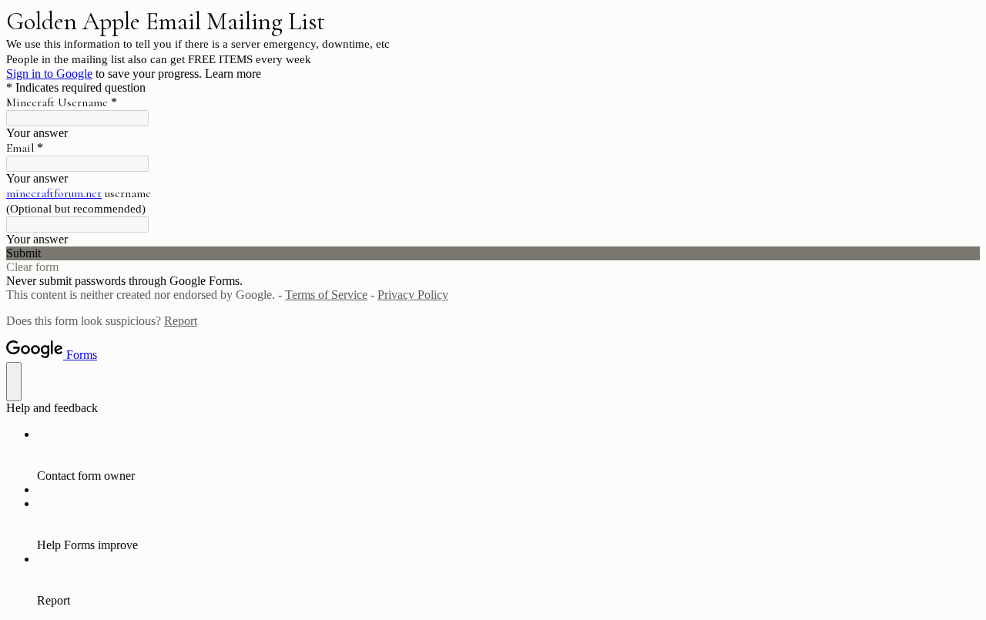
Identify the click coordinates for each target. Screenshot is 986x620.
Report (180, 320)
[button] (493, 253)
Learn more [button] (233, 73)
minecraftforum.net (54, 193)
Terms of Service (326, 294)
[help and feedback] (14, 381)
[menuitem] (508, 455)
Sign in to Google (49, 73)
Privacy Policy (412, 294)
